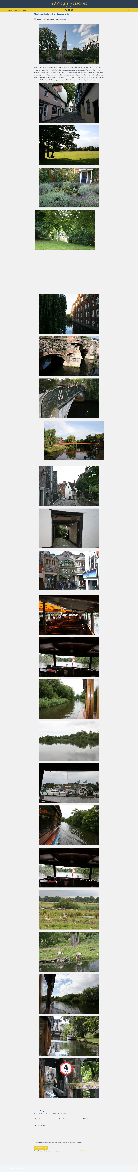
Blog (24, 10)
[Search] (129, 10)
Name (37, 1119)
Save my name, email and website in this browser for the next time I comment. (59, 1142)
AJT (27, 1168)
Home (10, 10)
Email (61, 1119)
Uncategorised (61, 19)
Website (86, 1119)
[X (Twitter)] (69, 10)
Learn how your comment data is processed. (78, 1151)
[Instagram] (72, 10)
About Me (17, 10)
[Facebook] (66, 10)
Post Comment (41, 1148)
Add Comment (40, 1125)
